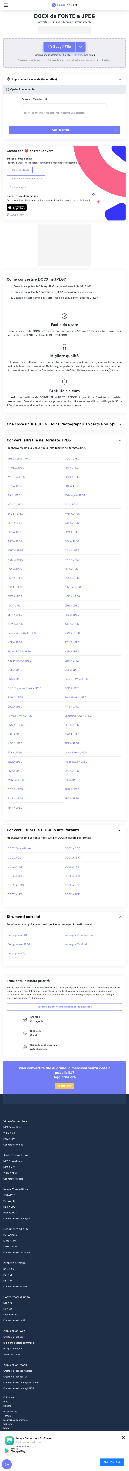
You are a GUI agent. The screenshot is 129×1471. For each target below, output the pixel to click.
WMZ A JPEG (15, 550)
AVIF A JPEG (72, 560)
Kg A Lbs (7, 1308)
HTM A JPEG (15, 504)
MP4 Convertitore (12, 1127)
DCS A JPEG (15, 670)
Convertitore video (13, 1144)
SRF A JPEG (71, 743)
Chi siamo (8, 1397)
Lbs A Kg (7, 1303)
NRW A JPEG (72, 633)
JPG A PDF (9, 1195)
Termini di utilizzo (102, 60)
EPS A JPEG (15, 532)
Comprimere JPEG (19, 944)
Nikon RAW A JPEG (76, 762)
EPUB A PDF (9, 1241)
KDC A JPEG (15, 743)
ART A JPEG (15, 541)
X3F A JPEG (71, 624)
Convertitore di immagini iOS (18, 1388)
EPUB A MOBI (10, 1246)
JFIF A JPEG (15, 615)
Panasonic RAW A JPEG (22, 633)
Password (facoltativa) (34, 99)
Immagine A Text (18, 953)
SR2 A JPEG (15, 762)
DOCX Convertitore (19, 848)
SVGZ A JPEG (16, 514)
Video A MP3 (10, 1173)
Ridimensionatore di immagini (19, 1343)
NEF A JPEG (15, 642)
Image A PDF (10, 1212)
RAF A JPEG (15, 734)
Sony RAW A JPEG (75, 697)
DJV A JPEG (71, 523)
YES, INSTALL (111, 1462)
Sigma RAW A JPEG (19, 651)
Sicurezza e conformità (15, 1420)
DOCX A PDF (15, 867)
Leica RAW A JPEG (75, 752)
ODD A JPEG (15, 789)
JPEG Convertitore (19, 458)
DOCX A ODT (15, 858)
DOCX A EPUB (73, 876)
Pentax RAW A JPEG (20, 716)
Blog (5, 1401)
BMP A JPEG (15, 798)
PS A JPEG (14, 495)
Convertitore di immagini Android (21, 1382)
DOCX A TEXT (72, 858)
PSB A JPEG (71, 615)
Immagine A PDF (18, 935)
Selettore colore (11, 1354)
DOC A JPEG (72, 458)
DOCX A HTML (16, 885)
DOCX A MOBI (16, 876)
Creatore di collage (13, 1337)
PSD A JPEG (15, 771)
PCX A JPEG (15, 569)
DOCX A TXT (71, 867)
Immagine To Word (75, 944)
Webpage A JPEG (74, 495)
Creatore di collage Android (17, 1371)
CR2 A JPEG (15, 707)
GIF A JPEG (71, 780)
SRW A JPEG (15, 725)
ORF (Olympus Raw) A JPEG (24, 688)
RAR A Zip (8, 1269)
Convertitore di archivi (15, 1286)
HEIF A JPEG (72, 596)
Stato (6, 1428)
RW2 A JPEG (72, 707)
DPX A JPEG (71, 541)
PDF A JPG (9, 1201)
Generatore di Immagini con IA (26, 178)
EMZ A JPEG (15, 578)
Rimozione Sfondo (19, 170)
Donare (7, 1406)
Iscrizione (78, 55)
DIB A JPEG (15, 587)
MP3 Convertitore (12, 1161)
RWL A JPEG (72, 642)
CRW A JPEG (72, 661)
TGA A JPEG (71, 578)
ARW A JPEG (15, 624)
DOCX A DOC (72, 848)
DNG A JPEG (72, 734)
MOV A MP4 (9, 1139)
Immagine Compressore (79, 935)
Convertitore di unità (14, 1320)
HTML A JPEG (16, 468)
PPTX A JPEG (72, 477)
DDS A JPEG (71, 550)
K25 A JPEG (71, 651)
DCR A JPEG (71, 688)
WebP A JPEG (16, 780)
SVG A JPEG (71, 771)
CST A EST (8, 1280)
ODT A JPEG (15, 486)
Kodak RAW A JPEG (19, 661)
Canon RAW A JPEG (76, 679)
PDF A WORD (10, 1235)
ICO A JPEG (15, 605)
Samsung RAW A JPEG (78, 716)
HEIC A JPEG (15, 560)
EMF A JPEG (15, 523)
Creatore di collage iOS (15, 1376)
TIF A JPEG (71, 569)
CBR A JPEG (71, 605)
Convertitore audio (13, 1179)
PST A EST (8, 1275)
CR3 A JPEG (15, 679)
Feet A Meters (10, 1314)
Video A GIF (9, 1133)
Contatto (8, 1424)
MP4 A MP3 (9, 1167)
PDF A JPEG (71, 486)
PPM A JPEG (72, 532)
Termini (7, 1416)
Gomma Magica (18, 187)
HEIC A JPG (9, 1207)
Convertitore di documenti (17, 1252)
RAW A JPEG (15, 697)
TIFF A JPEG (15, 808)
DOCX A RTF (71, 885)
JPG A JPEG (71, 798)
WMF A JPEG (72, 514)
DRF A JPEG (71, 670)
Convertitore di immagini (16, 1218)
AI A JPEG (70, 504)
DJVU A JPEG (72, 587)
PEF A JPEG (71, 725)
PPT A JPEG (71, 468)
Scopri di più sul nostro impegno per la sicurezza (64, 1006)
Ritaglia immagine (13, 1348)
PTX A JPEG (15, 752)
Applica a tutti (61, 130)
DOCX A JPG (15, 894)
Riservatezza (10, 1411)
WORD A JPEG (16, 477)
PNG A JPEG (71, 789)
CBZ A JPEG (15, 596)
